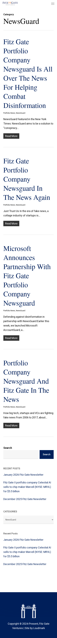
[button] (52, 3)
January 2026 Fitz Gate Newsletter (23, 474)
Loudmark (39, 628)
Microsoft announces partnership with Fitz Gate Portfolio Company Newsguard (27, 275)
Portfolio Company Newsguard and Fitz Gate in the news (26, 381)
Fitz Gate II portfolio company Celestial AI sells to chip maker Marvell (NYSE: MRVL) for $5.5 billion (27, 487)
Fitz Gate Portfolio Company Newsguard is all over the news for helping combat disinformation (27, 73)
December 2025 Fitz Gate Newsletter (24, 499)
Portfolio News (9, 113)
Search (7, 447)
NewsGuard (20, 113)
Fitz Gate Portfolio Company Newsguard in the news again (26, 179)
